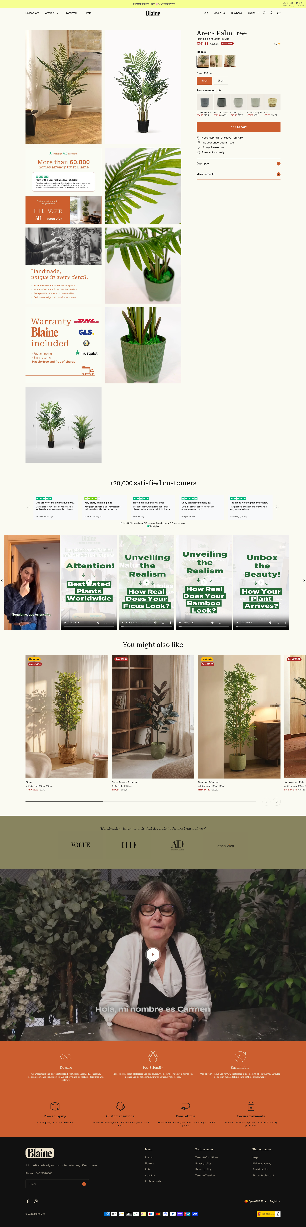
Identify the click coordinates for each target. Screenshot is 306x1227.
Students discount (263, 1175)
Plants (149, 1157)
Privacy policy (203, 1163)
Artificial (50, 13)
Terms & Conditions (206, 1157)
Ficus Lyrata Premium (125, 782)
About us (219, 13)
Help (205, 13)
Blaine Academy (261, 1163)
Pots (88, 13)
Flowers (149, 1163)
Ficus (29, 782)
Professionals (153, 1181)
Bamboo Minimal (208, 782)
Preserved (70, 13)
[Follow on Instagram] (36, 1201)
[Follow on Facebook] (28, 1201)
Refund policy (203, 1169)
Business (236, 13)
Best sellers (32, 13)
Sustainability (260, 1169)
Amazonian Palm (294, 782)
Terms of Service (205, 1175)
